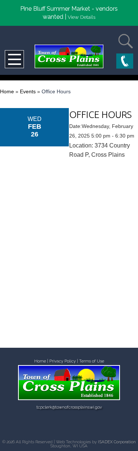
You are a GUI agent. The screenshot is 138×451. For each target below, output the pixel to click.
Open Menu (14, 59)
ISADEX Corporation (117, 441)
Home (7, 91)
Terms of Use (91, 361)
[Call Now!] (124, 61)
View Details (81, 17)
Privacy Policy (62, 361)
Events (28, 91)
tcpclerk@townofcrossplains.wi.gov (69, 407)
